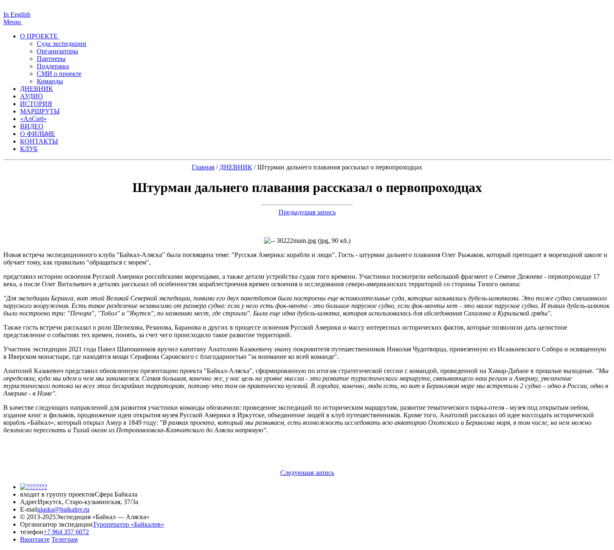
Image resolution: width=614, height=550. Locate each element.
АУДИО (31, 96)
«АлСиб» (33, 118)
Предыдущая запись (307, 212)
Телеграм (64, 539)
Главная (203, 167)
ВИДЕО (31, 126)
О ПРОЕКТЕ (39, 36)
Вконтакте (35, 539)
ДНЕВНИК (36, 88)
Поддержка (53, 66)
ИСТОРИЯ (36, 103)
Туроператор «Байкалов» (128, 524)
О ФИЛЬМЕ (37, 133)
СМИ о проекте (59, 73)
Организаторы (57, 51)
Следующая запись (307, 472)
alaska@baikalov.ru (63, 509)
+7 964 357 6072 (66, 531)
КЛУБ (29, 148)
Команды (50, 81)
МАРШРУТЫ (40, 111)
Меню (13, 21)
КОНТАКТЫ (39, 141)
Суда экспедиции (61, 43)
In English (16, 14)
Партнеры (51, 58)
